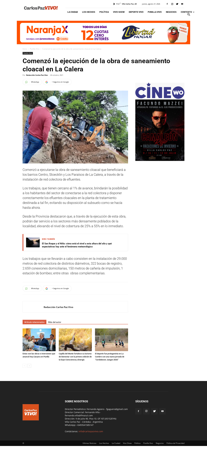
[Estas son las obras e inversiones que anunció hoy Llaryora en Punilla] (39, 339)
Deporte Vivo (136, 12)
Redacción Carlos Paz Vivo (37, 75)
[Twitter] (177, 4)
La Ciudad (72, 12)
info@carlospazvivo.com (91, 431)
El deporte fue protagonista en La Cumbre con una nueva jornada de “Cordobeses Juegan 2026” (109, 357)
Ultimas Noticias (89, 443)
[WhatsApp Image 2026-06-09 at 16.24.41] (159, 160)
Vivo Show (119, 12)
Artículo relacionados (34, 322)
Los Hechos (88, 12)
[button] (188, 14)
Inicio (25, 49)
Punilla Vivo (155, 12)
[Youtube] (182, 4)
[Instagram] (172, 4)
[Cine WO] (159, 97)
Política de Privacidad (175, 443)
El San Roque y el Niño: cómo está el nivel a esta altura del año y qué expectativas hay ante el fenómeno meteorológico (77, 245)
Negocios (171, 12)
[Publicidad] (103, 32)
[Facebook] (167, 4)
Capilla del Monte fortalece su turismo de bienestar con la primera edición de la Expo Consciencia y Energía (75, 357)
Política (104, 12)
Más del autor (54, 322)
